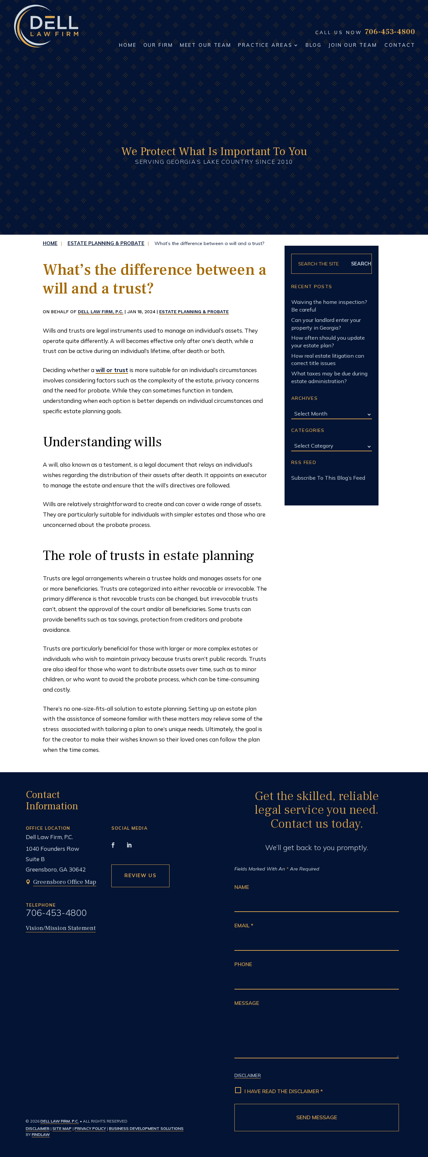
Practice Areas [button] (265, 45)
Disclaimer (37, 1128)
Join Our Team (352, 45)
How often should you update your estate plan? (328, 341)
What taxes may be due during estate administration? (329, 377)
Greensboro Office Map (64, 882)
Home (128, 45)
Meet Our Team (205, 45)
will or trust (112, 369)
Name (241, 887)
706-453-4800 (390, 31)
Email (243, 925)
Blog (314, 45)
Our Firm (158, 45)
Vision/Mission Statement (61, 928)
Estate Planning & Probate (194, 311)
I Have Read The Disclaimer (283, 1091)
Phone (243, 964)
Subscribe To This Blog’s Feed (328, 477)
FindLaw (41, 1134)
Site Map (62, 1128)
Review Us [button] (140, 876)
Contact (400, 45)
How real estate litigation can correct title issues (327, 359)
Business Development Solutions (146, 1128)
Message (246, 1003)
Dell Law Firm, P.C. (100, 311)
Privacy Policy (90, 1128)
